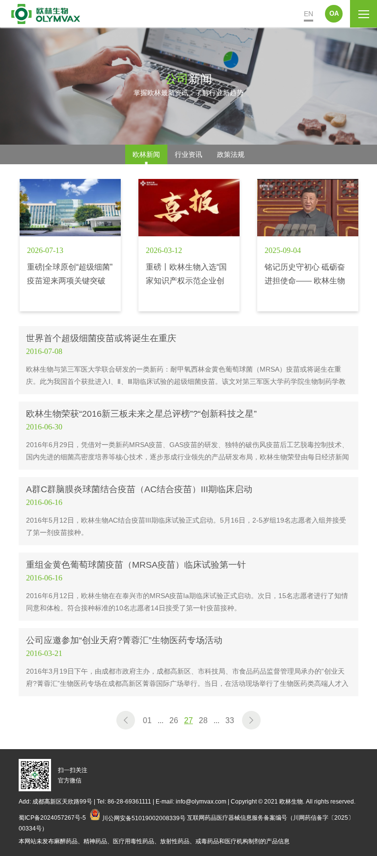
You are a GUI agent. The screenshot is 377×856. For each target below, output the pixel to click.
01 (147, 720)
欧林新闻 (146, 154)
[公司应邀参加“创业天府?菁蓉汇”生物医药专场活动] (188, 662)
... (160, 720)
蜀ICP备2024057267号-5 (52, 818)
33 (229, 720)
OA (334, 13)
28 (203, 720)
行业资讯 (188, 154)
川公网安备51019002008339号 (144, 818)
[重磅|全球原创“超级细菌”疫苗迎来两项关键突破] (70, 245)
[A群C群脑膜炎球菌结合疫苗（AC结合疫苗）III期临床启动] (188, 511)
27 (188, 720)
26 (173, 720)
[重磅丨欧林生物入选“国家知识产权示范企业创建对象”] (189, 245)
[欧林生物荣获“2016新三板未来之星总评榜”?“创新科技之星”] (188, 436)
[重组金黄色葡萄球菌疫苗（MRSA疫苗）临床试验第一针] (188, 587)
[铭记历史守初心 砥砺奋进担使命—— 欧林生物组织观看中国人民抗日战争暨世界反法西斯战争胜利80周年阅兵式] (307, 245)
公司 (176, 78)
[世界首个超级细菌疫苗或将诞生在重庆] (188, 360)
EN (308, 13)
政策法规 (230, 154)
